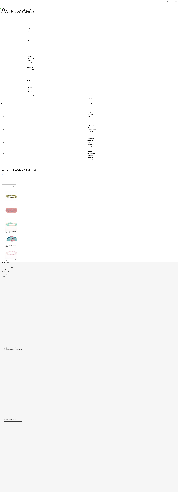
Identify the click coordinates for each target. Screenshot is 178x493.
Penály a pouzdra (91, 144)
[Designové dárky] (17, 10)
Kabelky (30, 93)
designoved (4, 187)
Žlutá (7, 274)
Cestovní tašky (30, 89)
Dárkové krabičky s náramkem (30, 49)
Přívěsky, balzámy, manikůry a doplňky (30, 78)
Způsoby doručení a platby (8, 265)
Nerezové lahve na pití (30, 33)
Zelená (13, 273)
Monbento (29, 51)
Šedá (5, 274)
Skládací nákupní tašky (91, 153)
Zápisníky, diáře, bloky (30, 71)
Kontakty (5, 268)
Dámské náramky (91, 114)
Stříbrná (10, 273)
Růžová (8, 273)
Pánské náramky (90, 116)
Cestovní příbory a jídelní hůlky (30, 58)
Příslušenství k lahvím (30, 35)
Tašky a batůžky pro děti (30, 95)
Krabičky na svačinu (30, 54)
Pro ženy (5, 273)
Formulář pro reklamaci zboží (8, 267)
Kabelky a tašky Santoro (30, 69)
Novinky (5, 269)
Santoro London (29, 65)
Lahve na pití (30, 60)
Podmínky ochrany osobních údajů (9, 264)
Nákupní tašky (30, 85)
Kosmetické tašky (91, 146)
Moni (29, 40)
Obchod (29, 28)
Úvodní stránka (29, 25)
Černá (16, 273)
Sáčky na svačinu (30, 56)
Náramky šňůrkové (30, 47)
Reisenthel (29, 80)
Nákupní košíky (30, 87)
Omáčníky (30, 62)
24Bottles (29, 31)
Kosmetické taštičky (30, 91)
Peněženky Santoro (30, 67)
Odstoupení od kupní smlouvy (8, 266)
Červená (3, 274)
